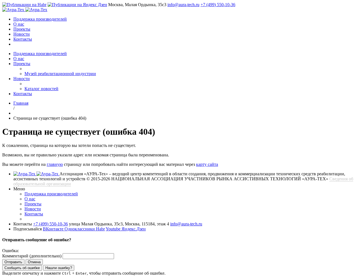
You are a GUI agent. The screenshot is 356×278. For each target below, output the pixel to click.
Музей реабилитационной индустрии (60, 73)
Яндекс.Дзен (134, 229)
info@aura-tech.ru (183, 4)
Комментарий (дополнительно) (31, 256)
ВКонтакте (54, 229)
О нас (18, 24)
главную (55, 164)
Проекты (21, 29)
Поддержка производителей (40, 19)
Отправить (13, 262)
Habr (100, 229)
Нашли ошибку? (58, 268)
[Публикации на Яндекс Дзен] (77, 4)
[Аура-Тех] (13, 9)
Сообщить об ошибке (22, 268)
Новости (21, 34)
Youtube (114, 229)
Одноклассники (80, 229)
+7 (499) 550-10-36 (218, 4)
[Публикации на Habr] (24, 4)
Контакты (22, 39)
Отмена (34, 262)
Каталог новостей (41, 88)
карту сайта (207, 164)
